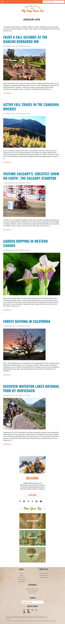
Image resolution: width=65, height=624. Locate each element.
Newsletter (32, 593)
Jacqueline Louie (10, 46)
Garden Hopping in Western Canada (25, 243)
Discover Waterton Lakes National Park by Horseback (31, 388)
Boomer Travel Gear (32, 588)
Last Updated (23, 46)
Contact (21, 575)
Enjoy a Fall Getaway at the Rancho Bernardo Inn (25, 39)
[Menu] (2, 1)
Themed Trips (43, 577)
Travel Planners (32, 590)
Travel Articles (43, 573)
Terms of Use (21, 577)
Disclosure (21, 581)
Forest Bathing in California (26, 321)
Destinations (43, 575)
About (21, 573)
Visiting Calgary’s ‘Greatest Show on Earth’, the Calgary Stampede (31, 176)
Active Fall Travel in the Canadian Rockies (31, 106)
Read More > (7, 93)
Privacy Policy (21, 579)
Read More (33, 495)
